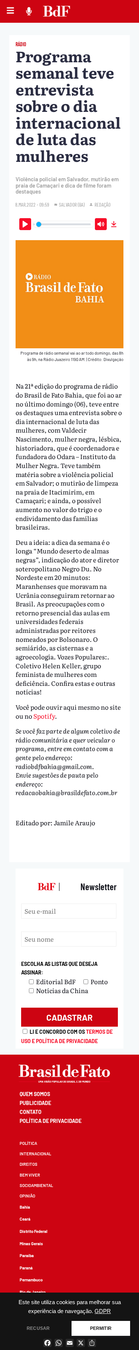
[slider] (63, 224)
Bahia (25, 1207)
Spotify (44, 715)
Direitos (28, 1164)
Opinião (27, 1195)
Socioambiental (36, 1185)
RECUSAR (38, 1328)
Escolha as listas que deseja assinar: (59, 968)
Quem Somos (35, 1094)
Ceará (25, 1218)
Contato (31, 1112)
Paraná (26, 1267)
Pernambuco (31, 1279)
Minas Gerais (31, 1243)
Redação (102, 204)
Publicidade (35, 1103)
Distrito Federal (33, 1231)
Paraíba (27, 1255)
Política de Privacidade (51, 1121)
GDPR (103, 1311)
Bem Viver (30, 1174)
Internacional (35, 1153)
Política (28, 1143)
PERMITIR (101, 1328)
